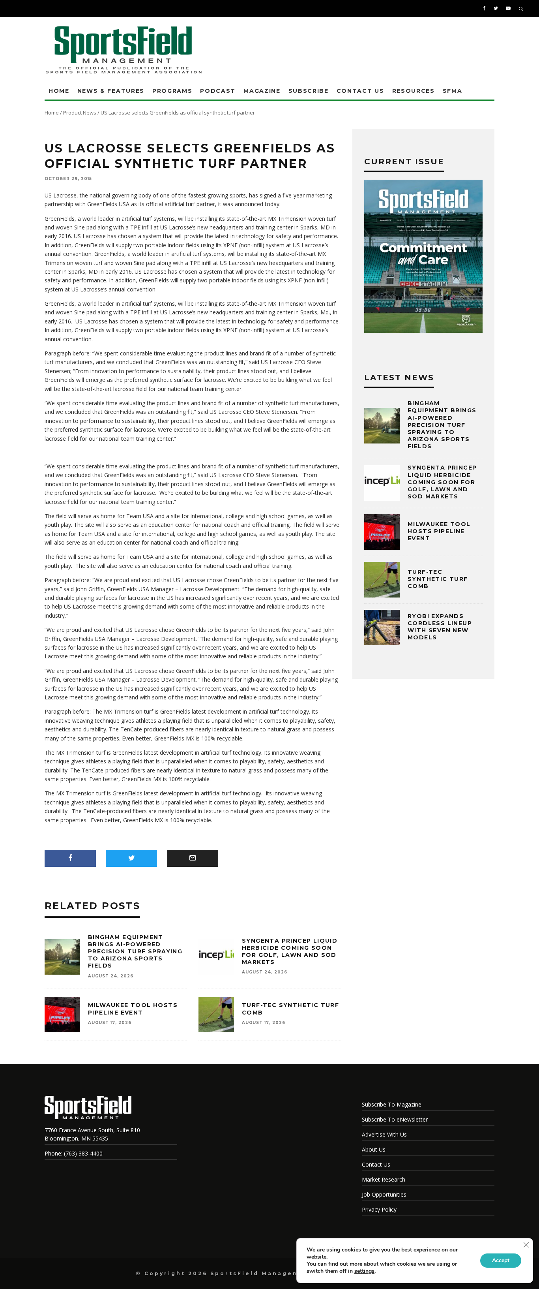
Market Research (383, 1179)
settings (364, 1271)
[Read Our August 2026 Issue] (423, 257)
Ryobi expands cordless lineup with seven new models (440, 627)
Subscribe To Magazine (391, 1104)
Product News (79, 112)
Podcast (218, 90)
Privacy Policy (379, 1209)
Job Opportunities (384, 1194)
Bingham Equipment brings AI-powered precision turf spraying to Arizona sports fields (135, 952)
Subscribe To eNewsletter (395, 1119)
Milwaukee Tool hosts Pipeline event (133, 1009)
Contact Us (360, 90)
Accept (500, 1260)
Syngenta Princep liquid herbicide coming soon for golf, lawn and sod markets (289, 951)
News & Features (110, 90)
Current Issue (404, 161)
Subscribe (308, 90)
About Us (374, 1149)
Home (59, 90)
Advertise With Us (384, 1134)
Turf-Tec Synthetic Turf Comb (438, 579)
